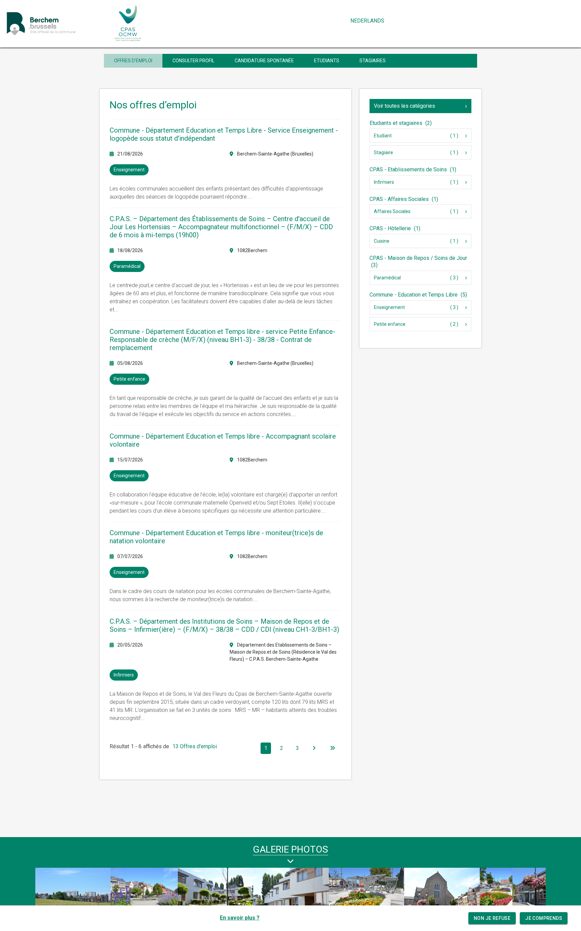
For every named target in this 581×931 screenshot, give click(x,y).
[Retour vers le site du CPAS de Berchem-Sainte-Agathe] (128, 23)
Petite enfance (389, 324)
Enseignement (389, 307)
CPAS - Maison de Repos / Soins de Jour (418, 261)
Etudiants (326, 60)
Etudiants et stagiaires (401, 123)
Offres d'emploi (133, 60)
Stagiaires (372, 60)
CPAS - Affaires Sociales (404, 199)
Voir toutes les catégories (404, 106)
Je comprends (543, 918)
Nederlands (367, 21)
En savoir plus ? (240, 918)
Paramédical (387, 277)
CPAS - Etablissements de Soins (413, 169)
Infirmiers (384, 182)
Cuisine (381, 241)
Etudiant (383, 135)
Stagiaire (383, 152)
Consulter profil (193, 60)
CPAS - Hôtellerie (395, 228)
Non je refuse (492, 918)
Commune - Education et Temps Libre (418, 294)
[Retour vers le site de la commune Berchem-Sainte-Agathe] (56, 23)
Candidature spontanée (264, 60)
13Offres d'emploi (194, 746)
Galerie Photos (290, 849)
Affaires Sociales (392, 211)
